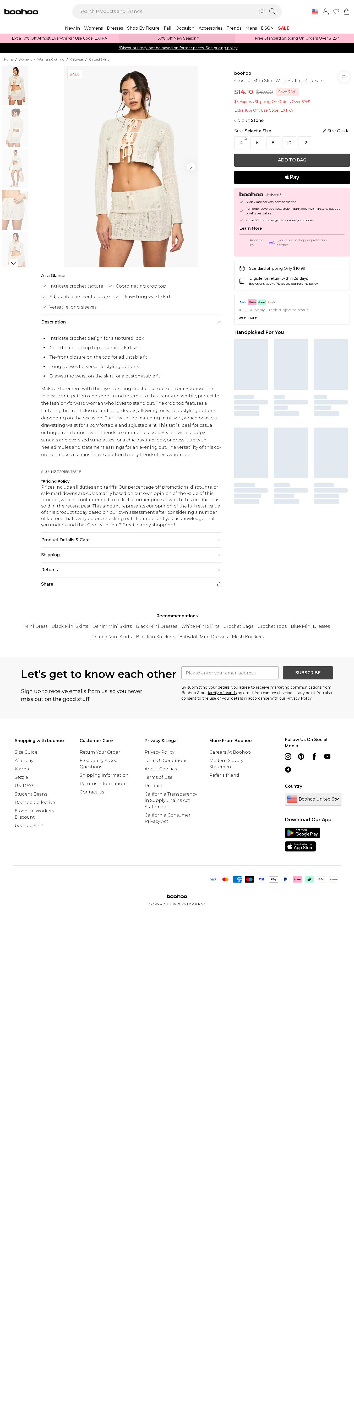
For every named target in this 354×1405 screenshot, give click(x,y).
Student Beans (31, 794)
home (8, 59)
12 (305, 142)
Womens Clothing (50, 59)
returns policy (307, 283)
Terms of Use (158, 777)
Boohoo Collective (35, 802)
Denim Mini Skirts (112, 626)
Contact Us (92, 792)
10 (289, 142)
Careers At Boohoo (230, 752)
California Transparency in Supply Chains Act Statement (171, 800)
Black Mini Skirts (70, 626)
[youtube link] (327, 756)
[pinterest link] (301, 756)
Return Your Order (100, 752)
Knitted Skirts (99, 59)
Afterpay (24, 760)
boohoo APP (29, 825)
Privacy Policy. (299, 698)
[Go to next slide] (191, 167)
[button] (315, 12)
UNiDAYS (24, 785)
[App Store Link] (302, 840)
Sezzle (21, 777)
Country (293, 786)
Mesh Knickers (248, 636)
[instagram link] (288, 756)
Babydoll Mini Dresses (203, 636)
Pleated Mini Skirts (111, 636)
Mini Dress (35, 626)
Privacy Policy (159, 752)
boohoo (242, 73)
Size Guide (26, 752)
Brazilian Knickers (155, 636)
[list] (131, 166)
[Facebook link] (314, 756)
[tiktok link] (288, 769)
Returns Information (102, 783)
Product (153, 785)
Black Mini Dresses (156, 626)
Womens (25, 59)
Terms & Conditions (166, 760)
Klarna (22, 768)
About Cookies (161, 768)
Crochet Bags (238, 626)
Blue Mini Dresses (310, 626)
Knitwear (76, 59)
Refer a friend (224, 775)
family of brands (222, 692)
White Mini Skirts (200, 626)
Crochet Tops (272, 626)
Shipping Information (104, 775)
